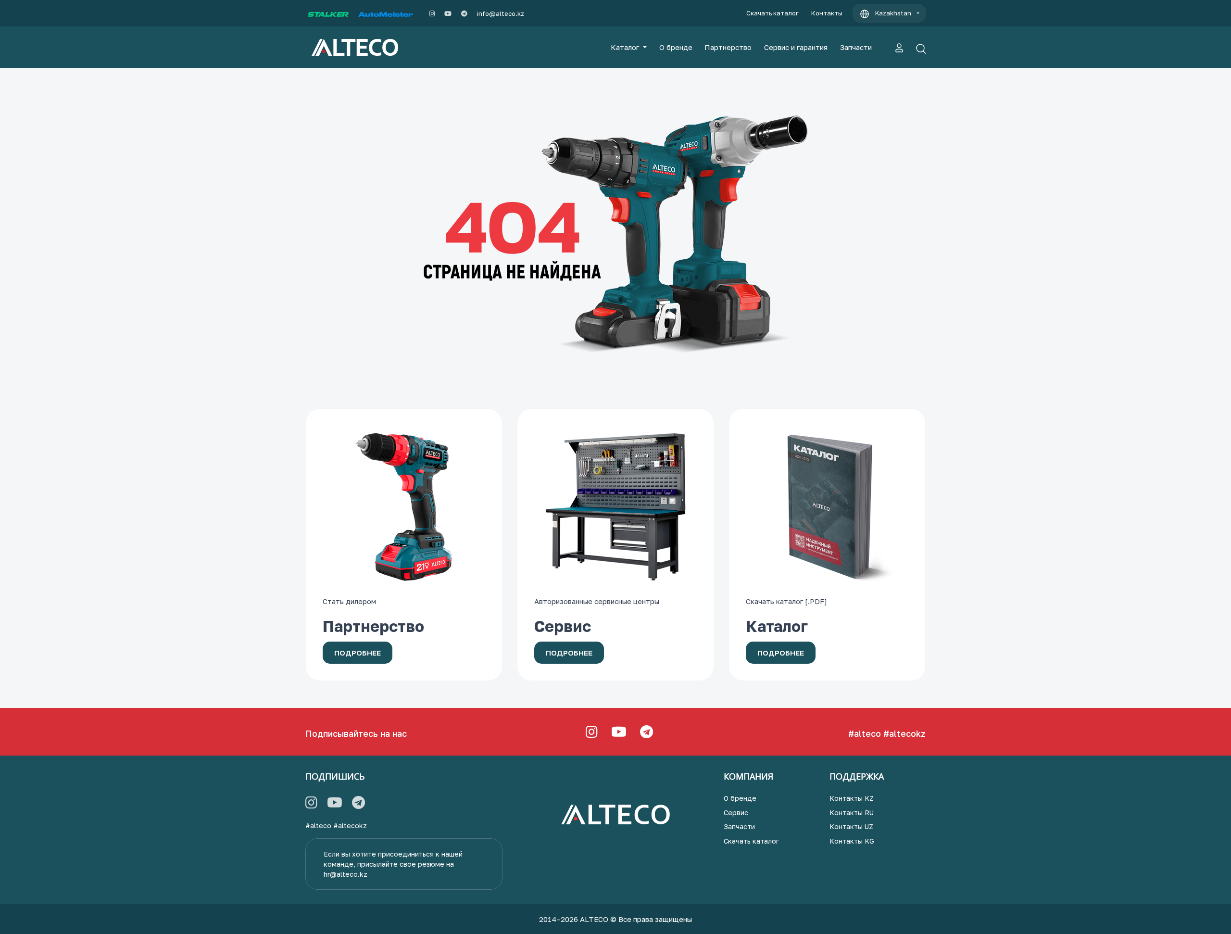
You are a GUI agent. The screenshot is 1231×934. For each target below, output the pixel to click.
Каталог (626, 47)
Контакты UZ (851, 826)
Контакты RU (851, 812)
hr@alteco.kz (345, 874)
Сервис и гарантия (796, 47)
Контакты (826, 13)
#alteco (864, 733)
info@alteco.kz (500, 13)
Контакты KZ (851, 798)
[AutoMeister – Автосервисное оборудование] (385, 13)
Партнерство (728, 47)
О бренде (675, 47)
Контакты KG (851, 841)
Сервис (736, 812)
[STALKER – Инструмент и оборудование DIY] (328, 13)
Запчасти (856, 47)
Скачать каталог (772, 13)
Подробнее (357, 652)
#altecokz (904, 733)
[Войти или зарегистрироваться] (899, 47)
